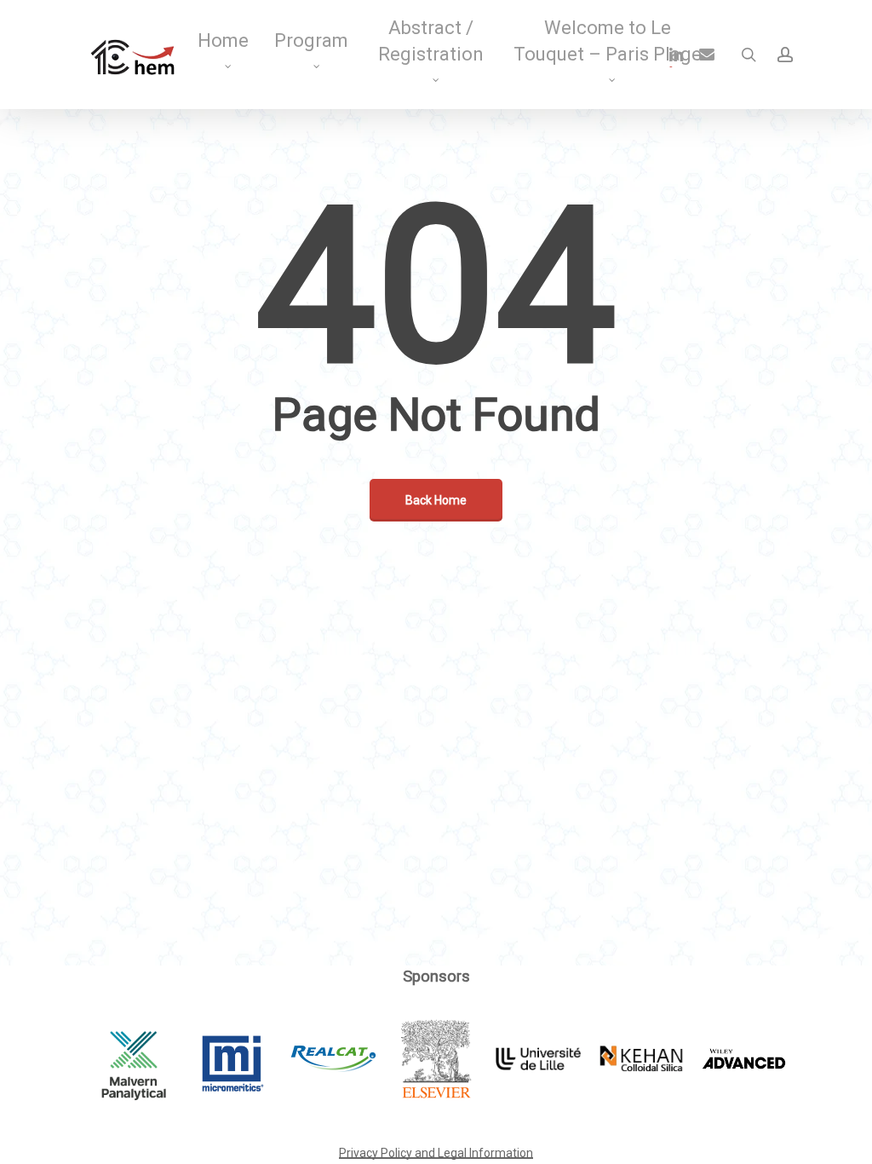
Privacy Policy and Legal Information (436, 1153)
